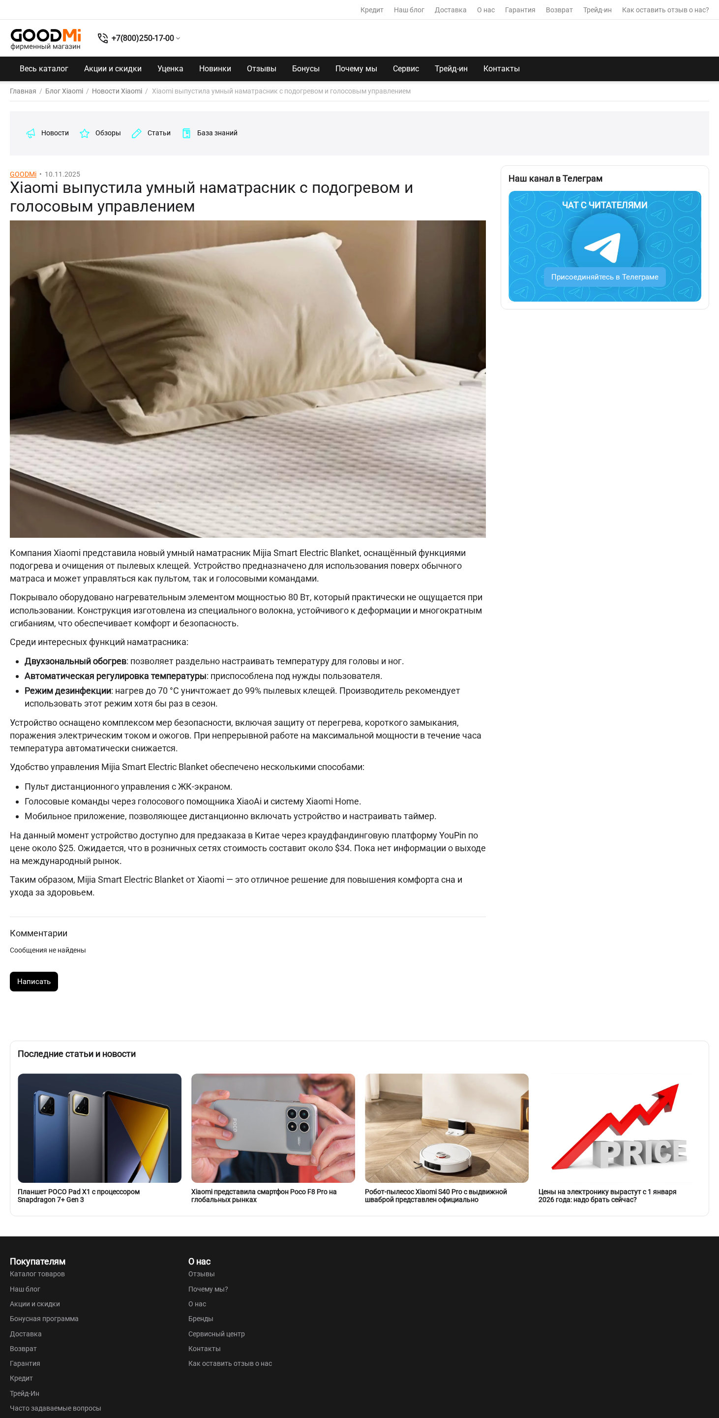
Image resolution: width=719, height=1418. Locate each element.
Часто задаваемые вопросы (55, 1408)
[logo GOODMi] (46, 39)
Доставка (451, 10)
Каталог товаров (37, 1274)
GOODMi (23, 174)
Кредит (372, 10)
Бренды (200, 1319)
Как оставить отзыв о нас (230, 1363)
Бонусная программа (44, 1319)
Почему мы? (208, 1289)
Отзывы (261, 68)
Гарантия (520, 10)
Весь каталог (44, 68)
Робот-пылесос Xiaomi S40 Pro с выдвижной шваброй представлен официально (436, 1195)
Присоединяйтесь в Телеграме (605, 277)
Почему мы (356, 68)
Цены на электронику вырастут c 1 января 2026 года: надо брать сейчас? (608, 1195)
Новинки (215, 68)
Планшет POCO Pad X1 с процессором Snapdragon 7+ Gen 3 (79, 1195)
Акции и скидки (113, 68)
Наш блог (409, 10)
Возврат (559, 10)
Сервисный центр (216, 1334)
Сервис (406, 68)
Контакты (501, 68)
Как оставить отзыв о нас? (665, 10)
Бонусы (306, 68)
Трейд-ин (597, 10)
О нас (486, 10)
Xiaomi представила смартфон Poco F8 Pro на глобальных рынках (264, 1195)
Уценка (170, 68)
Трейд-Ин (24, 1393)
